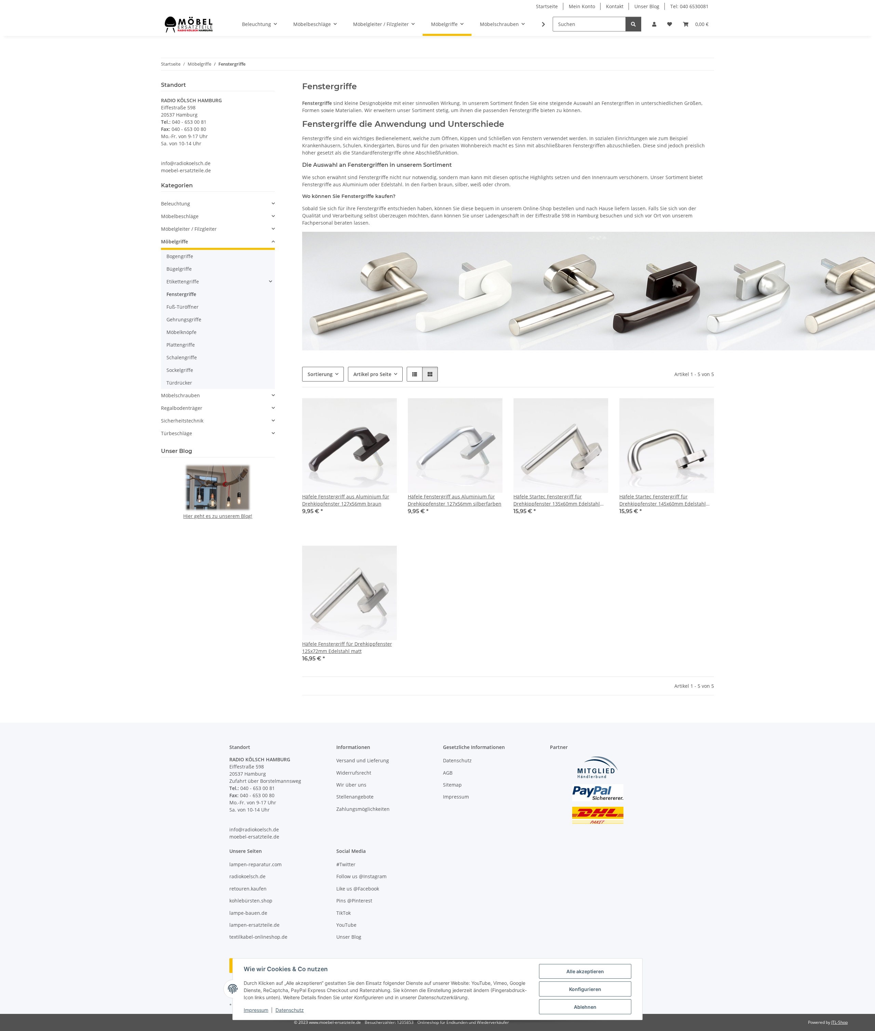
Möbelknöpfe (181, 332)
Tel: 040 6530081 (689, 6)
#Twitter (345, 864)
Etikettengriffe (182, 281)
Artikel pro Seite (372, 374)
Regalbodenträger (181, 408)
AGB (448, 772)
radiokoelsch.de (247, 876)
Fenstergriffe (181, 294)
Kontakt (614, 6)
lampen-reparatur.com (255, 864)
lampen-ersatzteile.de (254, 925)
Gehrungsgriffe (183, 319)
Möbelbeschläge (180, 216)
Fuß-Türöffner (182, 307)
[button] (654, 24)
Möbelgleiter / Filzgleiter (189, 229)
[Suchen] (633, 24)
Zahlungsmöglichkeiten (363, 809)
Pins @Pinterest (354, 900)
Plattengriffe (180, 345)
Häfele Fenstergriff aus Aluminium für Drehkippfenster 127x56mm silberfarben (454, 500)
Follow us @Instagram (361, 876)
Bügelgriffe (179, 269)
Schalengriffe (181, 357)
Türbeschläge (176, 433)
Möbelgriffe (174, 241)
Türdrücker (179, 382)
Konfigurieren (585, 989)
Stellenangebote (355, 796)
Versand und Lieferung (362, 760)
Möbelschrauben (180, 395)
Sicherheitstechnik (182, 420)
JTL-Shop (839, 1022)
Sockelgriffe (179, 370)
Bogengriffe (179, 256)
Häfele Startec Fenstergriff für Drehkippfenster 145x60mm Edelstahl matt (662, 500)
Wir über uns (351, 784)
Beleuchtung (175, 203)
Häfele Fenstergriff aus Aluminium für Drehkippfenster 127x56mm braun (345, 500)
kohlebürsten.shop (250, 900)
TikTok (343, 913)
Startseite (547, 6)
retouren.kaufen (248, 888)
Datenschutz (289, 1010)
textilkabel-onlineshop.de (258, 937)
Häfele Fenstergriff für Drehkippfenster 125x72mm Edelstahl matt (347, 647)
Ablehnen (585, 1007)
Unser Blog (646, 6)
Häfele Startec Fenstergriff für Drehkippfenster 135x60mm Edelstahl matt (556, 500)
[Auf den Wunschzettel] (385, 409)
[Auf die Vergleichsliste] (367, 409)
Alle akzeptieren (585, 971)
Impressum (256, 1010)
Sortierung (320, 374)
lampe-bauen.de (248, 913)
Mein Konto (582, 6)
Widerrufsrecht (353, 772)
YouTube (346, 925)
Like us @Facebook (357, 888)
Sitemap (452, 784)
